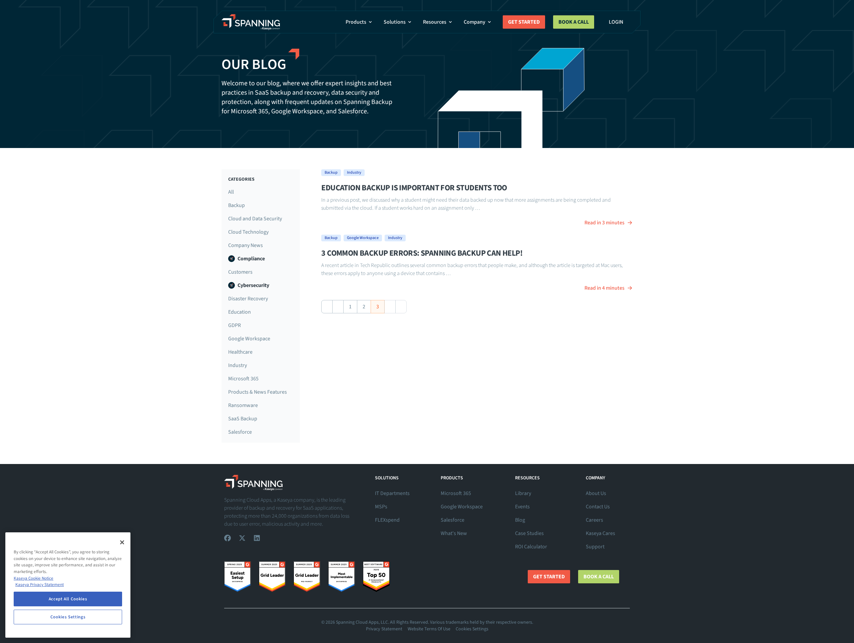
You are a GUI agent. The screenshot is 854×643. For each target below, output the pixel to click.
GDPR (234, 325)
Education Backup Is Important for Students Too (414, 188)
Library (523, 493)
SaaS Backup (242, 418)
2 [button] (364, 306)
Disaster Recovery (248, 298)
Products (356, 22)
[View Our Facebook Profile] (227, 538)
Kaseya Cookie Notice (33, 578)
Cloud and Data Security (255, 218)
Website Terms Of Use (429, 629)
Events (522, 506)
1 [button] (350, 306)
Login (616, 22)
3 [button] (377, 306)
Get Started (524, 22)
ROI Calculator (531, 546)
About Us (596, 493)
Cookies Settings (472, 629)
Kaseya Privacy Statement (39, 585)
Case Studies (529, 533)
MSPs (381, 506)
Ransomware (243, 405)
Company (474, 22)
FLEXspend (387, 520)
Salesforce (240, 432)
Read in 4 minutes (604, 288)
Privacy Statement (384, 629)
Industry (237, 365)
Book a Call (573, 22)
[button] (327, 306)
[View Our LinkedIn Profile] (257, 538)
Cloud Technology (248, 232)
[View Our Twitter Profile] (242, 538)
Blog (520, 520)
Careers (594, 520)
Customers (240, 272)
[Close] (122, 542)
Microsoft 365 (243, 378)
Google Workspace (249, 338)
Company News (245, 245)
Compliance (251, 258)
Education (239, 312)
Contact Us (598, 506)
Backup (236, 205)
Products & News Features (257, 392)
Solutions (395, 22)
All (231, 192)
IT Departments (392, 493)
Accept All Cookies (68, 599)
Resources (434, 22)
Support (595, 546)
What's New (454, 533)
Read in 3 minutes (604, 222)
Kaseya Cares (600, 533)
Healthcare (240, 352)
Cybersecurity (253, 285)
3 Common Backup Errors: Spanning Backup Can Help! (421, 253)
